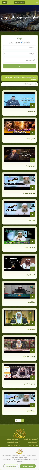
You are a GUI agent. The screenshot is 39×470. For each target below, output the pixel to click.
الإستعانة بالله (30, 274)
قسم (10, 42)
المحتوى (18, 42)
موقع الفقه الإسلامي (12, 439)
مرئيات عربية (26, 77)
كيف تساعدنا (33, 445)
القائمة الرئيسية (20, 2)
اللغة (5, 2)
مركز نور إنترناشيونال (13, 442)
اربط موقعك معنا (13, 445)
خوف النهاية (31, 220)
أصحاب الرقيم (31, 138)
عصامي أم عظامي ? (29, 193)
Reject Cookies (11, 466)
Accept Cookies (28, 466)
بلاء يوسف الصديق (29, 383)
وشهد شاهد (31, 329)
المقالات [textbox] (31, 47)
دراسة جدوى (31, 111)
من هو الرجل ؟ (30, 166)
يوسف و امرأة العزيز (29, 356)
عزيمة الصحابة (31, 411)
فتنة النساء (31, 302)
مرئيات (34, 77)
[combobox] (19, 47)
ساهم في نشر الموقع (30, 439)
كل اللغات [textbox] (31, 54)
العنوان (26, 42)
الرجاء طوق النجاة (30, 247)
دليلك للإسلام (32, 442)
